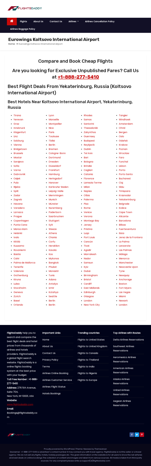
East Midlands (92, 288)
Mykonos (54, 258)
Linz (16, 136)
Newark (123, 300)
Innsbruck (19, 128)
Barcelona (125, 220)
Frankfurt (54, 170)
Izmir (51, 288)
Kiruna (17, 279)
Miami (122, 296)
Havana (18, 204)
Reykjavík (89, 145)
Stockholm (20, 288)
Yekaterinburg (127, 199)
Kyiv (86, 267)
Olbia (87, 195)
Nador (87, 258)
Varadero (19, 208)
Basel (17, 300)
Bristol (87, 279)
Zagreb (18, 199)
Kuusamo (19, 245)
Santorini (89, 124)
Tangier (123, 115)
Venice (88, 212)
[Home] (12, 21)
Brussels (18, 153)
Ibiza (121, 233)
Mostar (18, 157)
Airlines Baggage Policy (22, 28)
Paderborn (55, 212)
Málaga (123, 254)
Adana (52, 279)
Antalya (53, 283)
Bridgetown (20, 149)
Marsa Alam (20, 229)
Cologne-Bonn (57, 153)
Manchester (126, 262)
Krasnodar (125, 195)
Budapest (89, 140)
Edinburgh (89, 292)
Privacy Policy (50, 359)
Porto (122, 170)
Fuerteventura (127, 229)
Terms (46, 366)
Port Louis (89, 237)
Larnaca (18, 212)
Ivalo (16, 237)
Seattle (53, 296)
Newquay (124, 275)
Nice (51, 128)
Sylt (51, 224)
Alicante (123, 216)
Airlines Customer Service (57, 380)
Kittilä (17, 241)
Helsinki (18, 233)
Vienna (18, 145)
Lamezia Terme (93, 182)
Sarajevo (19, 161)
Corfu (52, 241)
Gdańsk (123, 140)
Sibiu (121, 187)
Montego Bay (91, 220)
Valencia (19, 271)
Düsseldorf (55, 166)
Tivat (87, 245)
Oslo (121, 136)
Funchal (123, 161)
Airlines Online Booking (55, 373)
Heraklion (54, 245)
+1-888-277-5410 (78, 77)
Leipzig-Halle (56, 191)
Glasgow (89, 296)
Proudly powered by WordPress (59, 449)
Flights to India (86, 366)
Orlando (18, 304)
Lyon (51, 115)
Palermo (89, 199)
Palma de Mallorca (24, 262)
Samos (88, 119)
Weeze (53, 229)
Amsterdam (126, 124)
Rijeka (17, 187)
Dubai (87, 271)
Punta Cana (20, 224)
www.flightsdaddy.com (20, 404)
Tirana (17, 115)
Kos (51, 254)
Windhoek (124, 119)
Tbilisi (52, 140)
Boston (123, 283)
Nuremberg (55, 208)
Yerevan (18, 119)
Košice (122, 208)
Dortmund (55, 157)
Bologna (88, 161)
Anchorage (125, 279)
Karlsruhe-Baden (58, 187)
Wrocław (124, 153)
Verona (88, 216)
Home (11, 43)
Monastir (54, 271)
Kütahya (53, 292)
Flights (23, 21)
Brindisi (88, 166)
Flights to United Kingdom (92, 346)
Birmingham (91, 275)
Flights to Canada (88, 353)
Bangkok (54, 262)
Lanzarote (125, 245)
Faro (121, 157)
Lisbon (122, 166)
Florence (89, 178)
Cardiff (88, 283)
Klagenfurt (20, 132)
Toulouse (54, 136)
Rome (87, 208)
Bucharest (125, 178)
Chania (53, 237)
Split (16, 191)
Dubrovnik (19, 174)
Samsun (88, 262)
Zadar (17, 195)
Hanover (54, 182)
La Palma (124, 241)
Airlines (73, 21)
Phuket (53, 267)
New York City (92, 304)
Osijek (17, 178)
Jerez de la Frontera (130, 237)
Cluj (121, 182)
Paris (51, 132)
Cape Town (125, 212)
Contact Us (56, 21)
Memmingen (56, 195)
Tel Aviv (88, 153)
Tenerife (18, 267)
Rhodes (88, 115)
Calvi (16, 258)
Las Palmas (125, 250)
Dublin (87, 149)
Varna (17, 170)
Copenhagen (21, 220)
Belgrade (124, 204)
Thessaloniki (91, 128)
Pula (16, 182)
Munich (53, 199)
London (88, 300)
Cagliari (88, 170)
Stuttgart (54, 220)
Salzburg (19, 140)
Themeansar (100, 449)
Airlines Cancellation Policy (99, 21)
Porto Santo (126, 174)
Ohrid (122, 128)
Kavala (52, 250)
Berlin (52, 145)
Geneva (18, 292)
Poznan (123, 149)
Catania (88, 174)
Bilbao (122, 224)
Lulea (16, 283)
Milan (87, 187)
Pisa (86, 204)
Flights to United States (91, 339)
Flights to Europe (87, 380)
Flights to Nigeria (87, 373)
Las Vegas (124, 292)
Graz (16, 124)
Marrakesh (90, 254)
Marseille (54, 119)
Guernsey (89, 136)
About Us (38, 21)
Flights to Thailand (88, 359)
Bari (86, 157)
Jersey (88, 224)
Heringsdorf (55, 178)
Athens (53, 233)
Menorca (124, 258)
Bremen (53, 149)
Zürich (17, 296)
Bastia (17, 254)
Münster (53, 204)
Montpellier (55, 124)
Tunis (52, 275)
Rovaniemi (20, 250)
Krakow (123, 145)
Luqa (86, 233)
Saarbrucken (56, 216)
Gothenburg (21, 275)
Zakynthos (90, 132)
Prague (18, 216)
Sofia (16, 166)
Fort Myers (125, 288)
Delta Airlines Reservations (128, 339)
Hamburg (54, 174)
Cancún (88, 241)
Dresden (54, 161)
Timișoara (124, 191)
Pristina (88, 229)
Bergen (123, 132)
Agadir (87, 250)
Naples (88, 191)
